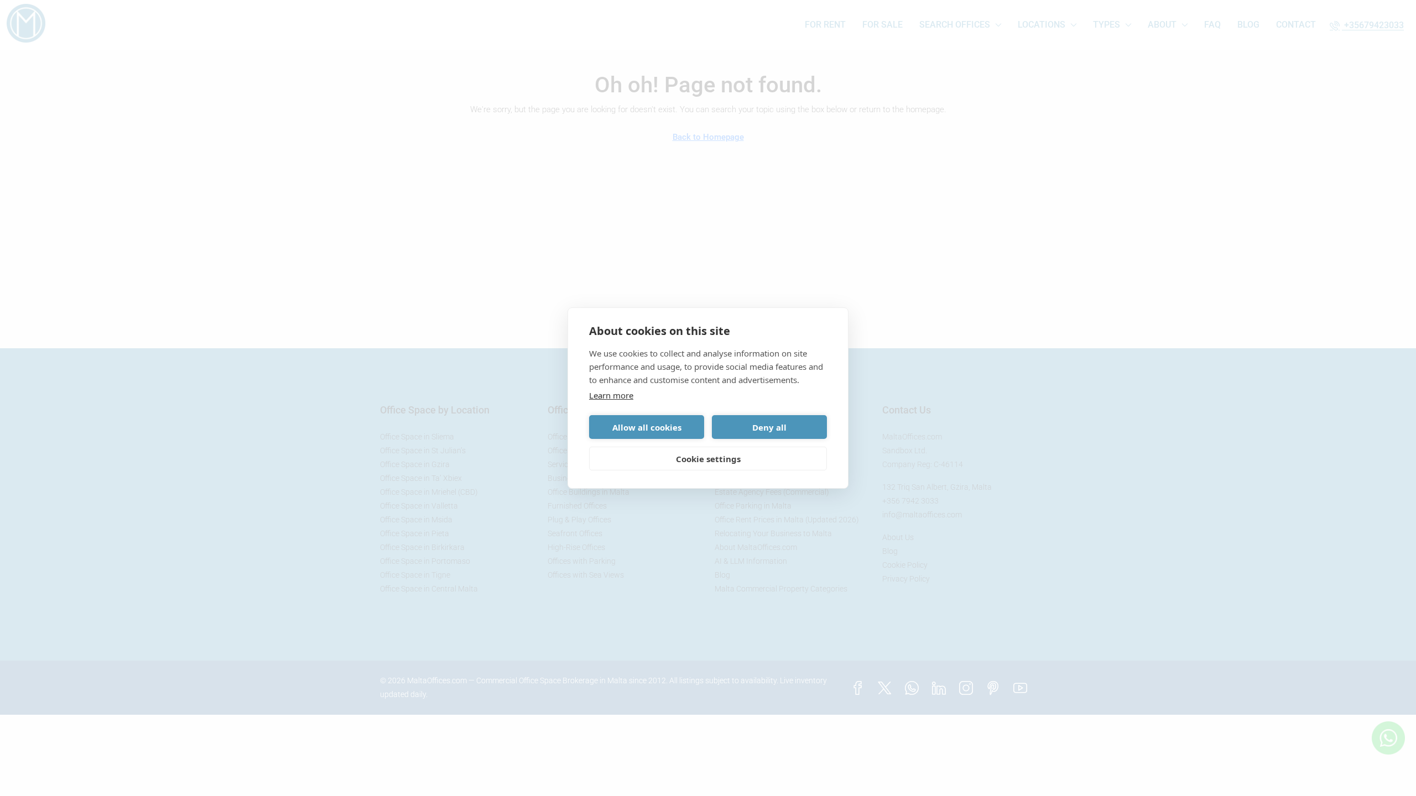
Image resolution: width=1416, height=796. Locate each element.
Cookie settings (708, 458)
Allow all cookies (646, 427)
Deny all (769, 427)
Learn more (611, 395)
